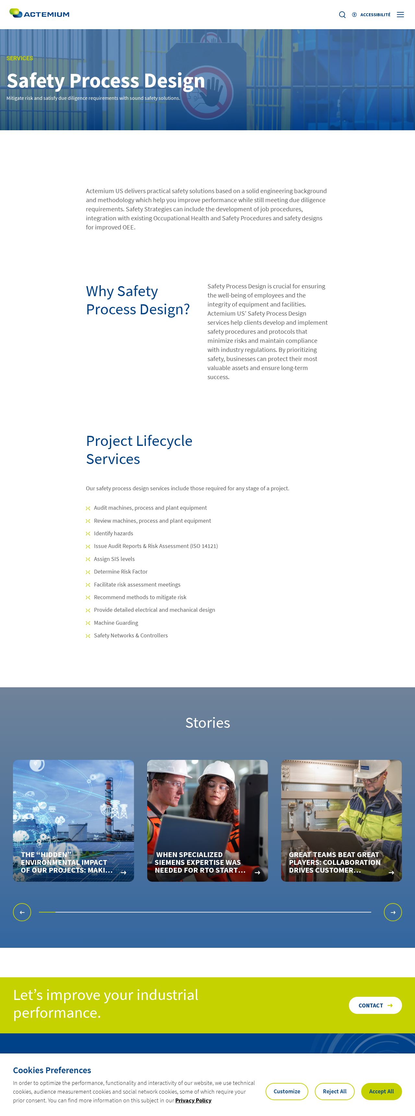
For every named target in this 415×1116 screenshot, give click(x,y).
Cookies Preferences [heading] (52, 1070)
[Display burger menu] (401, 14)
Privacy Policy (193, 1100)
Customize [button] (287, 1091)
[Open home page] (39, 14)
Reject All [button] (335, 1091)
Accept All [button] (381, 1091)
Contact (371, 1005)
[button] (22, 912)
